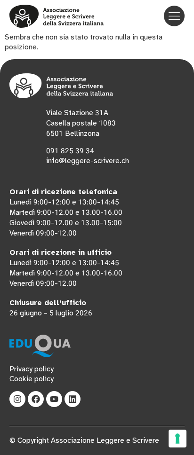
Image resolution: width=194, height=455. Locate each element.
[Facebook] (36, 399)
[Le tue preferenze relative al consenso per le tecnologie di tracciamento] (177, 438)
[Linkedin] (73, 399)
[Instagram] (17, 399)
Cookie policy (31, 379)
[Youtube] (54, 399)
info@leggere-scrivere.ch (87, 160)
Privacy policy (31, 369)
